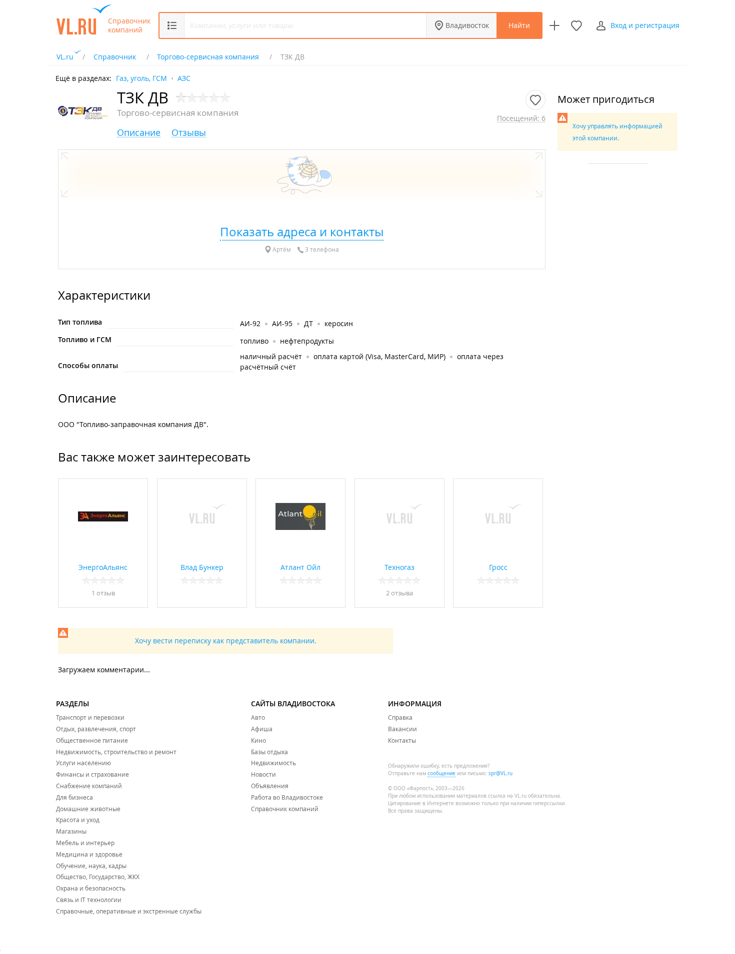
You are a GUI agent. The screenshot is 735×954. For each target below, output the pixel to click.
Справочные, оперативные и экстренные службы (129, 911)
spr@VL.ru (500, 773)
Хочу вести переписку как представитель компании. (225, 640)
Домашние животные (88, 809)
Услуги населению (83, 763)
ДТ (308, 323)
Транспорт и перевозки (90, 717)
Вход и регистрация (645, 25)
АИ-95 (282, 323)
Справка (400, 717)
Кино (258, 740)
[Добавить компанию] (555, 25)
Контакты (402, 740)
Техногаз (399, 567)
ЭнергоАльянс (103, 567)
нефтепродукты (307, 341)
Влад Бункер (202, 567)
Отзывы (189, 132)
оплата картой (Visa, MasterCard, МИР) (380, 356)
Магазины (71, 831)
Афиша (261, 729)
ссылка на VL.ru (507, 796)
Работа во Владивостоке (287, 797)
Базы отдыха (269, 752)
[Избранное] (577, 25)
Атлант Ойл (300, 567)
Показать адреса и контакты (302, 232)
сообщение (442, 773)
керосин (338, 323)
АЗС (184, 77)
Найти (519, 25)
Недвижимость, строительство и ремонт (116, 752)
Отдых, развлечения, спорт (96, 729)
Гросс (498, 567)
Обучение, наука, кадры (91, 866)
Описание (138, 132)
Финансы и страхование (92, 774)
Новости (263, 774)
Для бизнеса (74, 797)
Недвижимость (273, 763)
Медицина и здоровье (89, 854)
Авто (258, 717)
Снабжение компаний (89, 786)
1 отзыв (103, 592)
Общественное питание (92, 740)
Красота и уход (78, 820)
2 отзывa (399, 592)
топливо (254, 341)
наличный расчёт (271, 356)
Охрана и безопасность (91, 888)
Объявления (269, 786)
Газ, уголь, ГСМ (141, 77)
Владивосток (467, 25)
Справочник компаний (129, 25)
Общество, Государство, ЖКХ (98, 877)
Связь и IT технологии (89, 900)
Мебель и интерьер (85, 843)
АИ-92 (250, 323)
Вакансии (402, 729)
